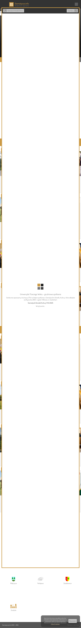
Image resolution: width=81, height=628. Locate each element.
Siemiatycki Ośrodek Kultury (15, 11)
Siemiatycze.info (6, 625)
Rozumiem (72, 621)
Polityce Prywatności (55, 624)
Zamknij (71, 11)
